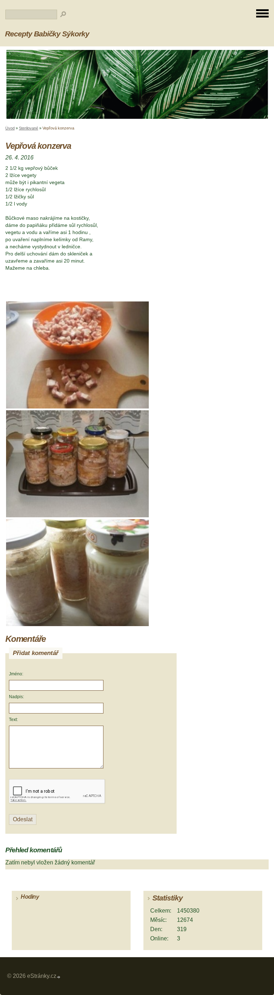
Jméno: (16, 673)
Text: (13, 719)
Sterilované (28, 128)
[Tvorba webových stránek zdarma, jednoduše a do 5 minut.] (58, 977)
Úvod (10, 128)
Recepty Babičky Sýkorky (47, 34)
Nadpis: (16, 696)
